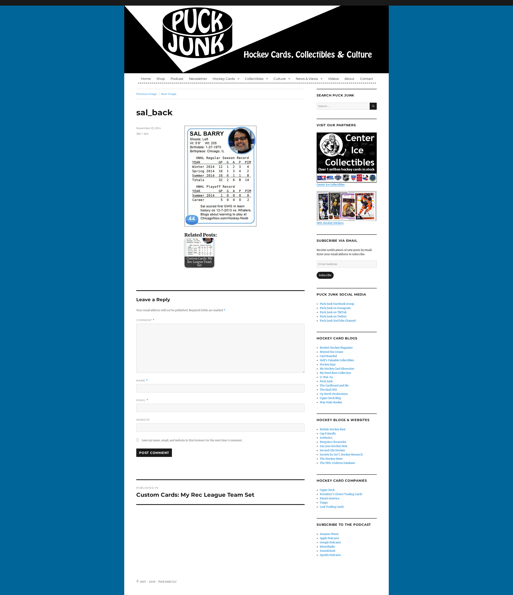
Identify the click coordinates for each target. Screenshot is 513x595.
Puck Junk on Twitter (333, 316)
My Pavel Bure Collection (335, 373)
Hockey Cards (224, 79)
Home (146, 79)
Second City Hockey (332, 450)
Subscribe (325, 275)
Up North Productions (334, 394)
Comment (145, 320)
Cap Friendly (328, 433)
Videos (333, 79)
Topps (324, 502)
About (349, 79)
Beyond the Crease (331, 352)
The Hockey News (331, 459)
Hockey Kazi (327, 364)
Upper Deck (327, 490)
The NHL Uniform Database (337, 463)
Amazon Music (329, 534)
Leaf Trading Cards (332, 507)
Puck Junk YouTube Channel (338, 320)
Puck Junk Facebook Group (337, 304)
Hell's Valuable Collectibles (337, 360)
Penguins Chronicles (333, 442)
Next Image (168, 93)
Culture (280, 79)
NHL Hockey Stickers (330, 223)
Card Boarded (328, 356)
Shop (161, 79)
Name (142, 380)
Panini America (329, 498)
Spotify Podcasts (330, 555)
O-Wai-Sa (326, 377)
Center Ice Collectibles (331, 184)
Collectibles (254, 79)
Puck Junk (326, 381)
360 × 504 (142, 133)
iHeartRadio (327, 546)
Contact (366, 79)
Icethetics (326, 437)
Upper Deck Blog (330, 398)
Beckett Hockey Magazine (336, 347)
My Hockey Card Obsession (337, 368)
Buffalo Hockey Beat (332, 429)
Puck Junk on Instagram (335, 308)
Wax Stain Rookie (331, 402)
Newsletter (198, 79)
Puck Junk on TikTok (333, 312)
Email (142, 400)
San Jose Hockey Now (333, 446)
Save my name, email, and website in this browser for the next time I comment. (192, 440)
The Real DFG (328, 389)
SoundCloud (327, 551)
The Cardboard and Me (334, 385)
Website (143, 419)
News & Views (307, 79)
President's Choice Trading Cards (341, 494)
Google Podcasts (330, 542)
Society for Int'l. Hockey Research (341, 454)
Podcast (177, 79)
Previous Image (146, 93)
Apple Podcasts (329, 538)
